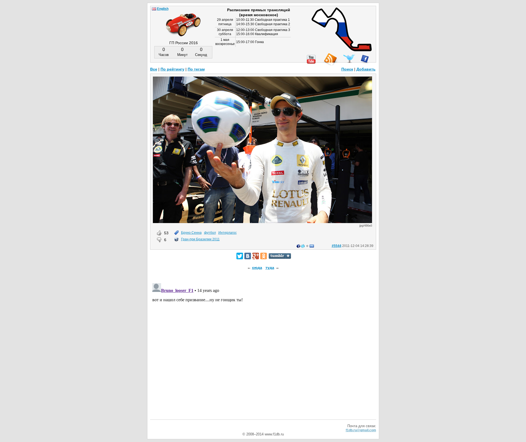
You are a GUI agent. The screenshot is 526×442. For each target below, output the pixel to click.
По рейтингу (172, 69)
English (162, 9)
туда (269, 267)
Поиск (347, 69)
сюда (257, 267)
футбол (210, 233)
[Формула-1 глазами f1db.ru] (183, 20)
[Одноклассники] (263, 256)
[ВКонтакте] (247, 256)
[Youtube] (311, 59)
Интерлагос (227, 233)
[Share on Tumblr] (280, 256)
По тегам (196, 69)
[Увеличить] (262, 221)
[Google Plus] (255, 256)
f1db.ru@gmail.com (361, 430)
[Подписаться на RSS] (330, 59)
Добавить (366, 69)
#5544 (336, 246)
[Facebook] (365, 59)
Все (153, 69)
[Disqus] (263, 349)
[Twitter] (239, 256)
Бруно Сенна (191, 233)
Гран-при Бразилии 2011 (200, 239)
